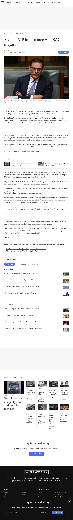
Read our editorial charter (49, 481)
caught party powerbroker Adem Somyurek (40, 138)
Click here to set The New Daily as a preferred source (26, 249)
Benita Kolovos (8, 51)
